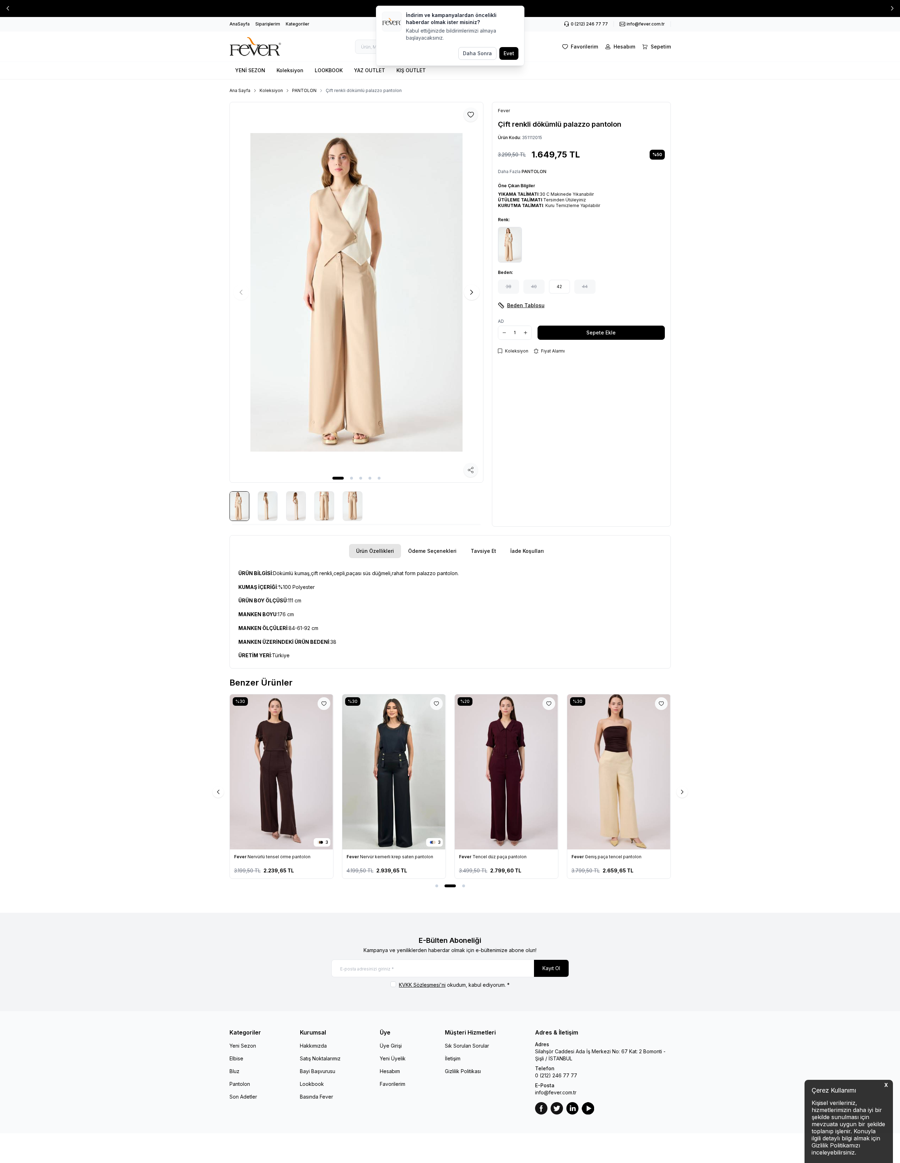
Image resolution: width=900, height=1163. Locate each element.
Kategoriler (297, 24)
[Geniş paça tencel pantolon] (618, 771)
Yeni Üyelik (393, 1058)
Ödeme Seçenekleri (432, 551)
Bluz (234, 1071)
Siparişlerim (267, 24)
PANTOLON (304, 90)
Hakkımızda (313, 1046)
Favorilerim (392, 1084)
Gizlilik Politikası (463, 1071)
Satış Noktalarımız (320, 1058)
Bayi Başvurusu (317, 1071)
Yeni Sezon (243, 1046)
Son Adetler (243, 1097)
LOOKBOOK (329, 70)
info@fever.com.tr (555, 1092)
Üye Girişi (391, 1046)
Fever (241, 856)
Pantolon (240, 1084)
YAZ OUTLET (369, 70)
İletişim (452, 1058)
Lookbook (312, 1084)
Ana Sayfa (240, 90)
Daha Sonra (477, 53)
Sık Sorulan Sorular (467, 1046)
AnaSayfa (240, 24)
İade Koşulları (527, 551)
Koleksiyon (290, 70)
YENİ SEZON (250, 70)
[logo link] (263, 46)
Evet (509, 53)
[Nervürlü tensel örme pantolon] (281, 771)
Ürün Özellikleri (375, 551)
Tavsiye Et (483, 551)
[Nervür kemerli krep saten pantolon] (394, 771)
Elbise (236, 1058)
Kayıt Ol (551, 968)
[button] (8, 8)
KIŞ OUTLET (411, 70)
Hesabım (390, 1071)
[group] (356, 292)
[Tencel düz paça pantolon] (506, 771)
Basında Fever (316, 1097)
